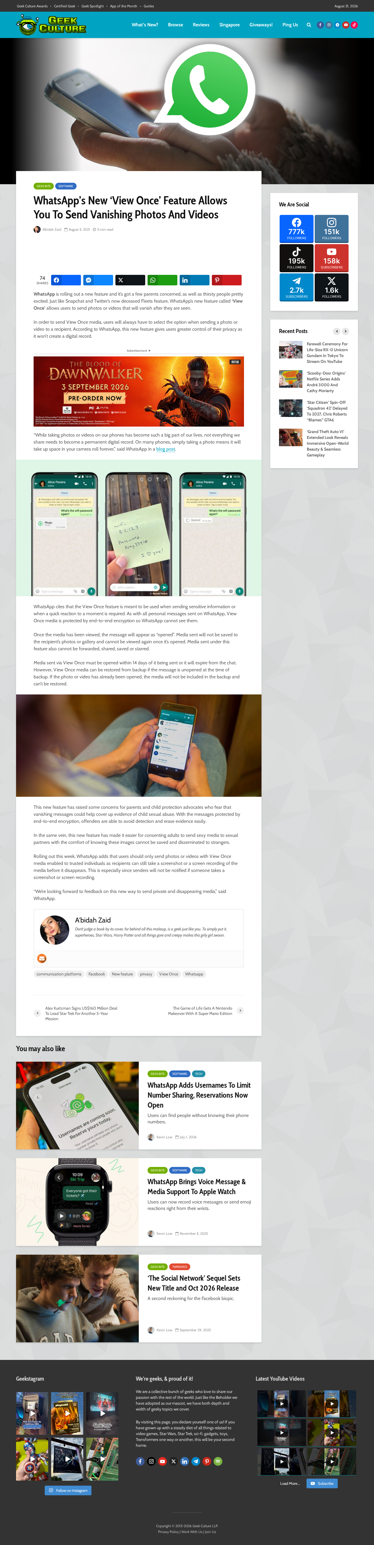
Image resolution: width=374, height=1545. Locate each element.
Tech (198, 1074)
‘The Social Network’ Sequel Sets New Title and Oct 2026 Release (194, 1283)
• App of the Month (121, 6)
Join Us (210, 1532)
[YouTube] (162, 1461)
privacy (146, 974)
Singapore (229, 24)
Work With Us (191, 1532)
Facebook (97, 974)
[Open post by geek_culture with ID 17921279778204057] (67, 1459)
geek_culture (31, 1397)
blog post (165, 449)
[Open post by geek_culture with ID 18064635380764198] (32, 1413)
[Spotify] (218, 1461)
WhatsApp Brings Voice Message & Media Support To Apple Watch (197, 1186)
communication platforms (59, 974)
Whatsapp (194, 974)
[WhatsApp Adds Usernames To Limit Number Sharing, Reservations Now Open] (77, 1105)
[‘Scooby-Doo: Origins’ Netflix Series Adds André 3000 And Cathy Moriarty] (290, 378)
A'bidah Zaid (51, 229)
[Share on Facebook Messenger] (98, 280)
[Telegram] (195, 1461)
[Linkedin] (184, 1461)
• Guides (147, 6)
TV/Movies (179, 1267)
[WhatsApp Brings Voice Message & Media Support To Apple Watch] (77, 1202)
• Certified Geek (62, 6)
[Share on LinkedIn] (194, 280)
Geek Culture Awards (32, 6)
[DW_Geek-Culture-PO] (139, 391)
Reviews (201, 24)
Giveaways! (261, 24)
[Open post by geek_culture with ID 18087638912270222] (102, 1413)
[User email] (41, 958)
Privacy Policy (168, 1532)
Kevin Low (164, 1137)
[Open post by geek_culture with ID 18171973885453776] (32, 1459)
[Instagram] (151, 1461)
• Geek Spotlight (91, 6)
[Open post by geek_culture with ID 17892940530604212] (102, 1459)
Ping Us (290, 24)
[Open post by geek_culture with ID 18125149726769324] (67, 1413)
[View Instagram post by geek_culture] (45, 1431)
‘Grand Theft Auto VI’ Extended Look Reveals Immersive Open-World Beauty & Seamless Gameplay (328, 443)
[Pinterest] (206, 1461)
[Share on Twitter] (130, 280)
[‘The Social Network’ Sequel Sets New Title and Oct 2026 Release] (77, 1298)
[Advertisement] (140, 254)
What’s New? (145, 24)
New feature (122, 974)
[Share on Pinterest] (227, 280)
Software (65, 186)
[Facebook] (140, 1461)
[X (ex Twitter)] (173, 1461)
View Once (168, 974)
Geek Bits (44, 186)
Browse (175, 24)
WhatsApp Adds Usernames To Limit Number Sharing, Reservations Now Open (199, 1095)
